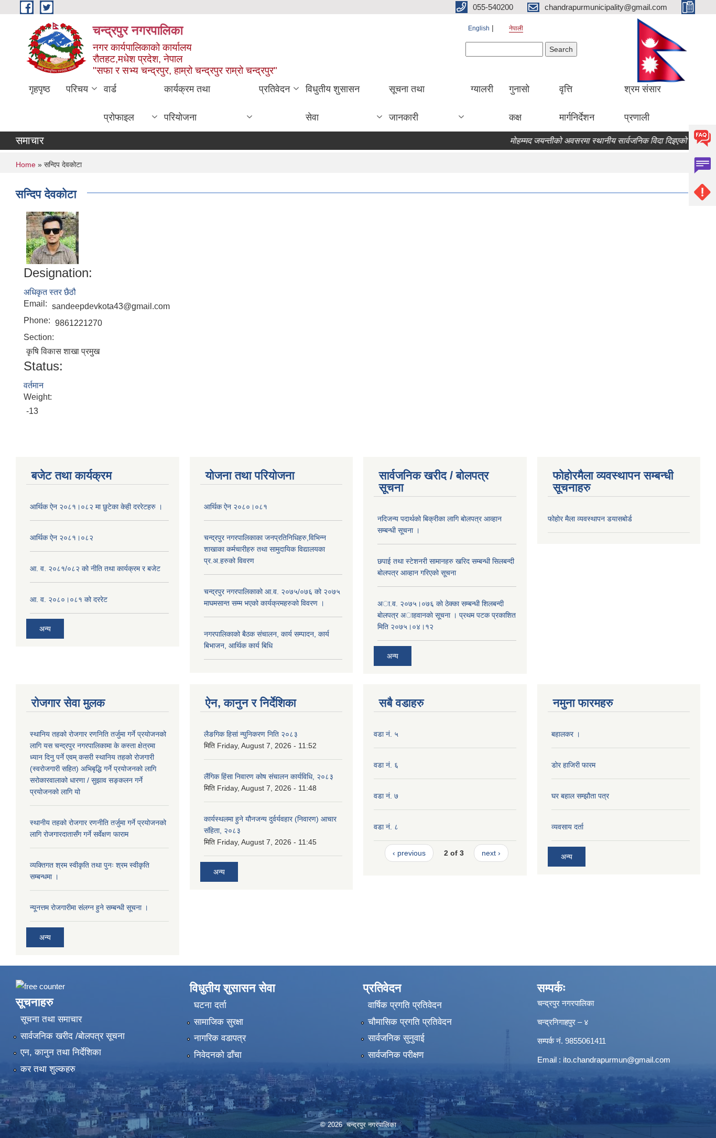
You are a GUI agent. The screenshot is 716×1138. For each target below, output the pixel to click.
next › (491, 853)
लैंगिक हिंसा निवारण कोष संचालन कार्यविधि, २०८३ (268, 776)
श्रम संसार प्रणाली (642, 103)
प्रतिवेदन (274, 89)
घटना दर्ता (210, 1005)
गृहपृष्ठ (39, 89)
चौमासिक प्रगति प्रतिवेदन (410, 1022)
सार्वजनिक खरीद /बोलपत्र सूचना (72, 1036)
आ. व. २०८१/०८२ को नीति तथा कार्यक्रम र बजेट (95, 568)
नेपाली (516, 28)
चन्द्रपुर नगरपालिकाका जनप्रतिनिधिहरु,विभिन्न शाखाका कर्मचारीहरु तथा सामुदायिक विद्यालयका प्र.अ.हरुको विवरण (265, 549)
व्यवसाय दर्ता (567, 827)
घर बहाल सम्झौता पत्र (580, 796)
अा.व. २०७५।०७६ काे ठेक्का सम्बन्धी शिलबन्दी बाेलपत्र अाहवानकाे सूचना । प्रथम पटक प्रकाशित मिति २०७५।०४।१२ (446, 615)
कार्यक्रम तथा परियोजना (187, 103)
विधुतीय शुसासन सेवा (333, 103)
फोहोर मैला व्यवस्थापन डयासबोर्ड (590, 519)
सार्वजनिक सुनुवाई (396, 1038)
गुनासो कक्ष (519, 103)
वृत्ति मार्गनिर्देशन (576, 103)
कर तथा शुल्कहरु (47, 1069)
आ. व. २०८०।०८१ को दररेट (68, 599)
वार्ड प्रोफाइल (119, 103)
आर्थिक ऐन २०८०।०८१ (235, 506)
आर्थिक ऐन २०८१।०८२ (61, 537)
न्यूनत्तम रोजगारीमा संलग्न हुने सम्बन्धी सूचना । (89, 907)
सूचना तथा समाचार (51, 1019)
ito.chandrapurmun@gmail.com (616, 1059)
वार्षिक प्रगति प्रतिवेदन (405, 1005)
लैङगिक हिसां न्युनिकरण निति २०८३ (251, 734)
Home (26, 164)
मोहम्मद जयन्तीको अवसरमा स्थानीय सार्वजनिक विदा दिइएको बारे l (593, 140)
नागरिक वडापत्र (220, 1038)
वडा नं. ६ (386, 765)
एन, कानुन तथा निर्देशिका (60, 1052)
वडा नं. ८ (386, 827)
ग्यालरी (482, 89)
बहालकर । (565, 734)
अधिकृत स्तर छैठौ (50, 292)
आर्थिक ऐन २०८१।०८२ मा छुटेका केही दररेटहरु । (96, 506)
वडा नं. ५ (386, 734)
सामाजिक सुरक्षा (218, 1022)
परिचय (77, 89)
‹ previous (409, 853)
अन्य (45, 629)
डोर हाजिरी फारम (573, 765)
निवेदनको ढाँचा (218, 1055)
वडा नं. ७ (386, 796)
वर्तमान (34, 385)
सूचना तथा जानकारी (407, 103)
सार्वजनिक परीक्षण (396, 1055)
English (479, 28)
